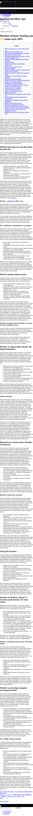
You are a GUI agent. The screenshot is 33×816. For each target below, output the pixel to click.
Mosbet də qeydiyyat (10, 92)
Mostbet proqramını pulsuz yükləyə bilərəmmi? (17, 107)
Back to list (3, 793)
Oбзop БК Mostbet (10, 68)
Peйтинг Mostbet (9, 62)
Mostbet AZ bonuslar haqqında (13, 82)
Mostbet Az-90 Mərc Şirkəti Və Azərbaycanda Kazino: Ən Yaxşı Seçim (17, 70)
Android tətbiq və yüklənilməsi (13, 88)
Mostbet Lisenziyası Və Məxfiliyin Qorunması (17, 80)
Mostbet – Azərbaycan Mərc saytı (14, 51)
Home (1, 13)
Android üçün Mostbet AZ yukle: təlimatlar (16, 85)
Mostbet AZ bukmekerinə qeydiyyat (14, 104)
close (1, 798)
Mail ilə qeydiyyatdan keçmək (13, 54)
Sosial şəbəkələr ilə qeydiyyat (13, 89)
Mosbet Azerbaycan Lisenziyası (13, 103)
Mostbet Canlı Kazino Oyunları (13, 67)
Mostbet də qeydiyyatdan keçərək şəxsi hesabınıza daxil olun (15, 109)
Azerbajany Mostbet (10, 13)
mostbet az (13, 198)
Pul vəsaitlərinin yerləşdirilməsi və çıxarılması (17, 53)
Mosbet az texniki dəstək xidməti (13, 91)
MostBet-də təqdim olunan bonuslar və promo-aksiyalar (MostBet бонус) (17, 57)
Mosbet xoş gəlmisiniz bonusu (13, 86)
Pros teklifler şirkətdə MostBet (13, 79)
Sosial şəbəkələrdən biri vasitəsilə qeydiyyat (16, 106)
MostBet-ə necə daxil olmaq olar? (14, 83)
